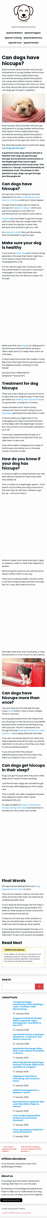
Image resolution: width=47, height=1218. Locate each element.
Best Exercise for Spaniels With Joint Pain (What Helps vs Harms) (28, 1104)
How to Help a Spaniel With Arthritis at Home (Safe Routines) (26, 1117)
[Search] (39, 987)
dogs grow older (13, 232)
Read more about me (11, 1200)
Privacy (22, 1213)
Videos (28, 1213)
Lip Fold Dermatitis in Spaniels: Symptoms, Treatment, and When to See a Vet (28, 1036)
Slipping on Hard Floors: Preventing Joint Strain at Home (26, 1078)
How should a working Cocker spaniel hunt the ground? (31, 1149)
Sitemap (14, 1213)
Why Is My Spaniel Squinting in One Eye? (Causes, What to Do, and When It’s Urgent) (28, 1064)
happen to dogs (21, 207)
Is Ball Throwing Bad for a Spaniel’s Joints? (26, 1091)
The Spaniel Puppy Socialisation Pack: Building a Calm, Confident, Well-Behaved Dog (28, 1005)
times (11, 711)
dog (24, 345)
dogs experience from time (21, 888)
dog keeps (7, 413)
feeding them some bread (28, 399)
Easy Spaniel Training (16, 1209)
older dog (21, 253)
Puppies (6, 218)
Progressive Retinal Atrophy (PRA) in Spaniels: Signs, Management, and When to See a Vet (27, 1021)
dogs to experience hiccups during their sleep (21, 806)
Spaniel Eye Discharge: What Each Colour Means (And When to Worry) (28, 1050)
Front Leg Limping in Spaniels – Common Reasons (28, 1130)
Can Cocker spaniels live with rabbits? (9, 1149)
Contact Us (6, 1213)
